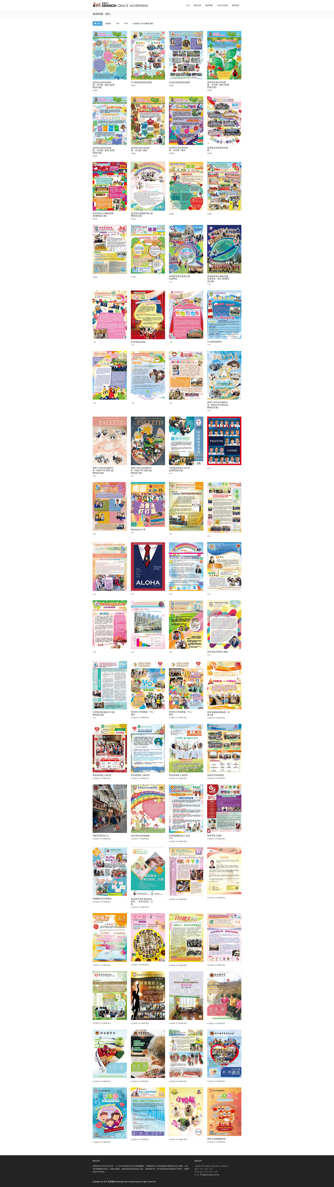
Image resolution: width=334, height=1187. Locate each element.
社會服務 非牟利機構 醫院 (142, 23)
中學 (126, 23)
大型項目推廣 (222, 5)
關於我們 (197, 5)
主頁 (188, 5)
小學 (117, 23)
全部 (99, 23)
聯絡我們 (235, 5)
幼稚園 (108, 23)
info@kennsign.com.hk (209, 1174)
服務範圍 (209, 5)
